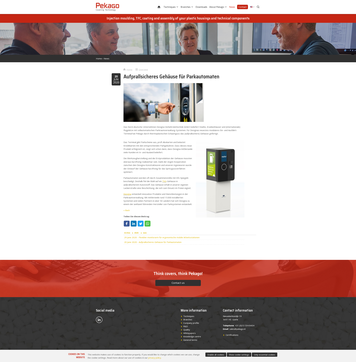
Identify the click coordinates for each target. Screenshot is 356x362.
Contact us (178, 282)
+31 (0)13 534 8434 (244, 325)
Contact (242, 6)
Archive (127, 232)
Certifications (232, 335)
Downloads (201, 6)
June (145, 232)
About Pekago (216, 6)
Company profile (191, 323)
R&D (185, 326)
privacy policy (154, 357)
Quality (186, 329)
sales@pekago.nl (237, 329)
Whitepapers (189, 333)
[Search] (258, 7)
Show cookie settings (239, 354)
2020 (136, 232)
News (232, 6)
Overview (143, 69)
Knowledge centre (192, 336)
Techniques (170, 6)
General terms (190, 340)
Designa (127, 194)
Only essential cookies (264, 354)
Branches (186, 6)
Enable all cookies (215, 354)
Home (160, 6)
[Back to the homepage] (107, 7)
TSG (164, 181)
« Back (126, 210)
